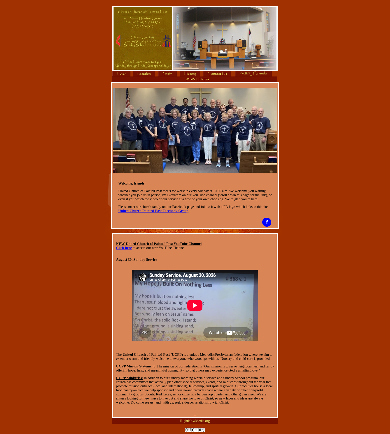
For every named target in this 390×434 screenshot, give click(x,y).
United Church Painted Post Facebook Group (153, 211)
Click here (124, 248)
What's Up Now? (197, 79)
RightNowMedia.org (195, 421)
